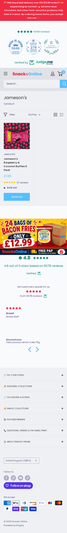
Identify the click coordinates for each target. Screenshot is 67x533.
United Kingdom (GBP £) (18, 460)
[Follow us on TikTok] (27, 478)
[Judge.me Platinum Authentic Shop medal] (48, 46)
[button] (30, 349)
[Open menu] (5, 73)
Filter (12, 114)
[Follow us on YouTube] (20, 478)
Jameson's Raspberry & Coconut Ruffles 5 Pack (15, 164)
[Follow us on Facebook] (6, 478)
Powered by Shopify (14, 525)
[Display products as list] (61, 114)
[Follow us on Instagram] (13, 478)
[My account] (53, 74)
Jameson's (9, 154)
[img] (33, 291)
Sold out (16, 197)
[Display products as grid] (55, 114)
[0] (60, 74)
